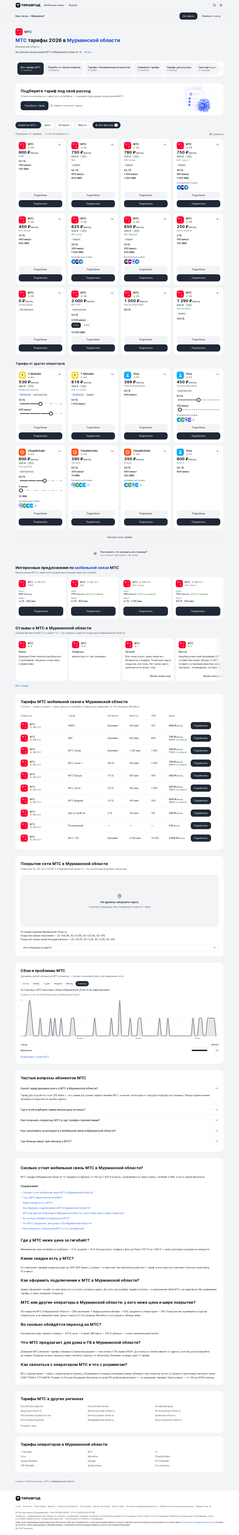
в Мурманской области (62, 1481)
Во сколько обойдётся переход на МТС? (46, 1218)
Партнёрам (40, 1506)
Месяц (69, 983)
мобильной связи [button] (92, 567)
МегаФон (93, 1456)
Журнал (73, 5)
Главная (19, 1481)
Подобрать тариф (35, 105)
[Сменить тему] (221, 5)
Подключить (40, 203)
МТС (90, 1451)
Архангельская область (101, 1410)
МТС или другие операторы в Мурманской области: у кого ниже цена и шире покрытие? (73, 1213)
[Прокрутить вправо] (218, 68)
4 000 (86, 325)
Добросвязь (95, 1465)
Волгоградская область (168, 1419)
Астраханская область (168, 1410)
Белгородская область (101, 1415)
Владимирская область (101, 1419)
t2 (156, 1451)
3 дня (46, 983)
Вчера (36, 983)
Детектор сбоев (101, 1506)
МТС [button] (21, 40)
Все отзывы (22, 685)
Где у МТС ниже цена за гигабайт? (42, 1197)
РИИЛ (71, 725)
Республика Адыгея (32, 1406)
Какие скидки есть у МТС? (38, 1202)
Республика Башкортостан (36, 1415)
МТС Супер (74, 750)
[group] (119, 659)
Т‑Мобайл (26, 1451)
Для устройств (76, 813)
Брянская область (165, 1415)
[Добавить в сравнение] (59, 144)
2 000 (76, 325)
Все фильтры (108, 125)
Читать (88, 52)
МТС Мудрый (75, 800)
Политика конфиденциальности (142, 1506)
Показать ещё (28, 1425)
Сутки (26, 983)
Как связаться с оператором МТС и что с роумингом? (53, 1228)
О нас (18, 1506)
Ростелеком (162, 1465)
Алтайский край (164, 1406)
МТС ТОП (73, 838)
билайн (92, 1461)
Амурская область (31, 1410)
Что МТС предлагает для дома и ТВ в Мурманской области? (57, 1223)
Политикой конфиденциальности (198, 1522)
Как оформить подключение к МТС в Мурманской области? (57, 1208)
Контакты (28, 1506)
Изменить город (211, 16)
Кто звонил (85, 1506)
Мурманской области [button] (93, 40)
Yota (23, 1456)
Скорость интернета (67, 1506)
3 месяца (82, 983)
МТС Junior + (75, 763)
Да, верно (188, 16)
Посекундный (75, 825)
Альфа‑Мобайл (29, 1461)
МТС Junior (74, 788)
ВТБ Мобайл (162, 1461)
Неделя (58, 983)
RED (70, 738)
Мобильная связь (54, 5)
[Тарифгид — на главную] (27, 5)
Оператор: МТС (27, 125)
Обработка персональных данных (176, 1506)
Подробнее (40, 195)
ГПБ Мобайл (27, 1465)
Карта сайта (118, 1506)
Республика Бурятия (32, 1419)
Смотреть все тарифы (119, 537)
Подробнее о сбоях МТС (35, 1056)
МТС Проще (75, 775)
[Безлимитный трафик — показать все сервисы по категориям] (182, 187)
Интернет (64, 125)
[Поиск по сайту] (214, 5)
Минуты (82, 125)
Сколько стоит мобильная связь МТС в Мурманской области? (58, 1192)
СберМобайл (162, 1456)
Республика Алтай (98, 1406)
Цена (47, 125)
